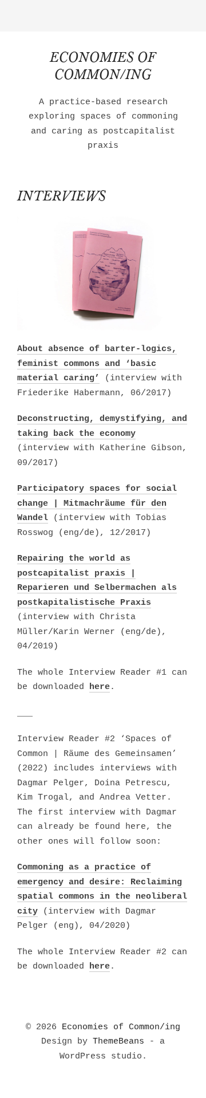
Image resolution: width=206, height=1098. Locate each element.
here (99, 687)
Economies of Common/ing (121, 1027)
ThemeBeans (118, 1041)
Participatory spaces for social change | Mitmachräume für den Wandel (97, 503)
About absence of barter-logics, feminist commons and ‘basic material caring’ (97, 363)
